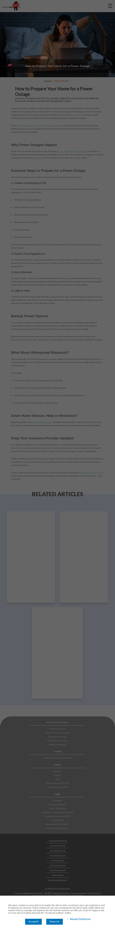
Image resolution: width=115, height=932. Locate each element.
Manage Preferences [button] (80, 919)
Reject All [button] (54, 921)
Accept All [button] (33, 921)
